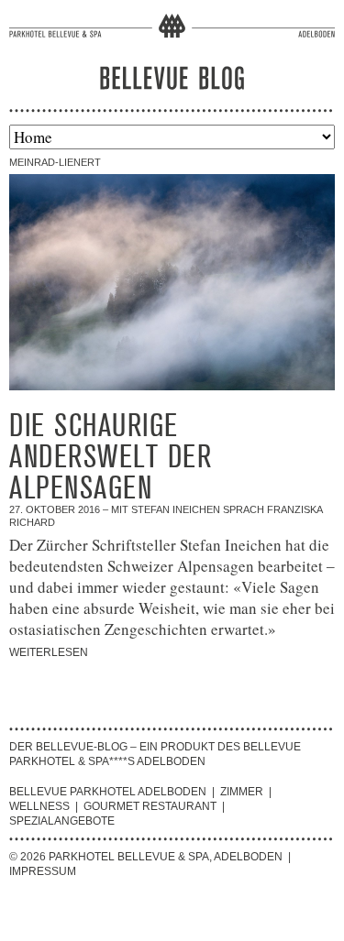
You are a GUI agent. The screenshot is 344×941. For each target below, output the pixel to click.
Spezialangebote (62, 821)
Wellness (39, 806)
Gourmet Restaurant (149, 806)
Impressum (42, 871)
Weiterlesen (48, 652)
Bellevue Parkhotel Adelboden (107, 791)
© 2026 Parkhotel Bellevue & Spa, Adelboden (146, 856)
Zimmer (241, 791)
